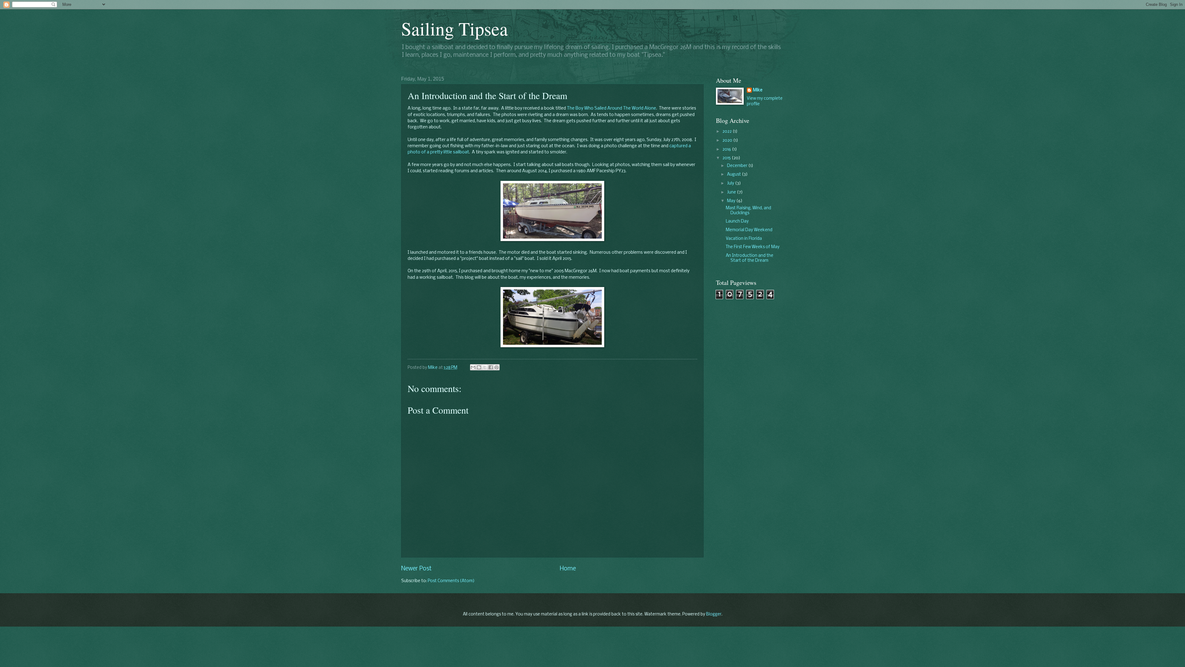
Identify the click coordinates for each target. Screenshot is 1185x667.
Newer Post (416, 569)
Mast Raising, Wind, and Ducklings (748, 210)
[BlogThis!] (479, 367)
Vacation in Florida (744, 238)
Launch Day (737, 221)
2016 (727, 149)
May (731, 201)
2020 (727, 140)
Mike (758, 90)
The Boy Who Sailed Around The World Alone (611, 108)
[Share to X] (485, 367)
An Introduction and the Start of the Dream (749, 258)
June (732, 192)
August (734, 174)
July (731, 183)
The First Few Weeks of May (753, 247)
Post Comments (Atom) (451, 581)
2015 (727, 158)
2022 (727, 131)
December (737, 166)
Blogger (713, 614)
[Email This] (473, 367)
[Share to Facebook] (491, 367)
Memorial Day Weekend (749, 230)
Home (568, 569)
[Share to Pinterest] (496, 367)
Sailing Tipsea (454, 28)
